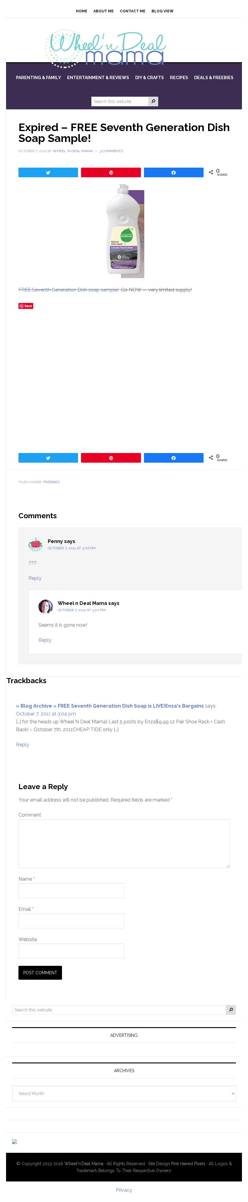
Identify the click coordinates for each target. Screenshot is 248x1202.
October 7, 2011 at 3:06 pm (72, 548)
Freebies (51, 482)
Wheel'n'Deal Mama (83, 1163)
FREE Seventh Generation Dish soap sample (67, 290)
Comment (29, 815)
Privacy (124, 1190)
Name (26, 879)
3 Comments (111, 151)
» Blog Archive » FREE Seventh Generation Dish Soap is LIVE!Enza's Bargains (110, 706)
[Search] (153, 101)
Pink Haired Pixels (188, 1163)
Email (26, 909)
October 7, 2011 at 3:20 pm (82, 610)
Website (27, 939)
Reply (34, 578)
